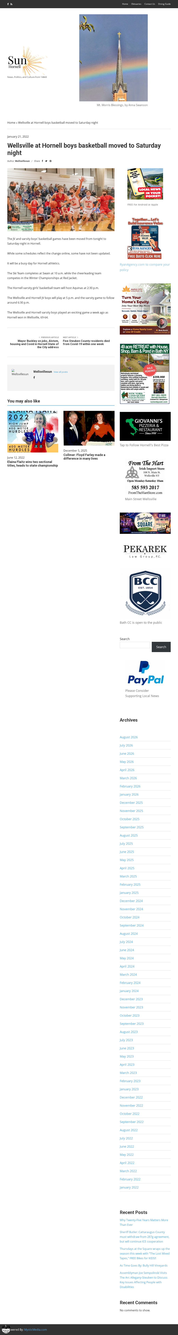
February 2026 (130, 786)
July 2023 (126, 1040)
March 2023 (128, 1073)
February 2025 (130, 884)
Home (125, 3)
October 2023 (129, 1015)
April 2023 (127, 1064)
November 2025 (131, 811)
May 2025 (127, 860)
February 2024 (130, 983)
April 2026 (127, 770)
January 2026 (129, 794)
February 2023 (130, 1081)
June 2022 (127, 1146)
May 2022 (127, 1154)
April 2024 (127, 966)
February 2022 (130, 1179)
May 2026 (127, 762)
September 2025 (132, 827)
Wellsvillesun (22, 161)
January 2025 (129, 893)
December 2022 (131, 1097)
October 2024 (129, 917)
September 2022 (132, 1122)
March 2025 (128, 876)
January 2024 (129, 991)
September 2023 (132, 1023)
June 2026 (127, 753)
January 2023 (129, 1089)
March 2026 (128, 778)
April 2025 (127, 868)
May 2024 (127, 958)
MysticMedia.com (35, 1330)
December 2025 (131, 802)
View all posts (61, 372)
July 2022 (126, 1138)
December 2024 (131, 901)
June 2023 (127, 1048)
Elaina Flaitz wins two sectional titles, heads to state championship (32, 463)
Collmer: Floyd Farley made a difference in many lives (84, 456)
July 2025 (126, 843)
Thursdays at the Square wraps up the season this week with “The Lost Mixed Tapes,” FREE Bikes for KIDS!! (145, 1253)
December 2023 (131, 999)
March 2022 (128, 1171)
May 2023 (127, 1056)
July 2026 (126, 745)
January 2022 (129, 1187)
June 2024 (127, 950)
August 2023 (129, 1032)
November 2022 (131, 1105)
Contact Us (149, 3)
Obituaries (136, 3)
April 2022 (127, 1163)
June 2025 (127, 852)
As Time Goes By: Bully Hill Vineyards (144, 1265)
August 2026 (129, 737)
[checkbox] (6, 1329)
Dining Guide (164, 3)
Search (125, 639)
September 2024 (132, 925)
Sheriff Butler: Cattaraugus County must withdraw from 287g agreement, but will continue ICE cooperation (144, 1236)
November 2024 (131, 909)
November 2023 (131, 1007)
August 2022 (129, 1130)
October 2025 (129, 819)
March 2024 (128, 974)
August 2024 (129, 933)
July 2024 (126, 942)
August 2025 (129, 835)
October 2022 (129, 1114)
